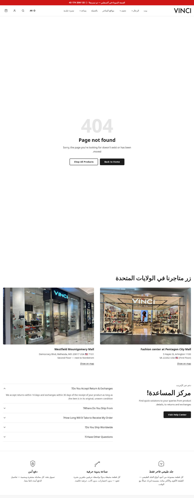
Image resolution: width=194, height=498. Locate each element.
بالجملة (94, 10)
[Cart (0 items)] (6, 11)
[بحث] (23, 11)
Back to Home (112, 161)
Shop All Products (84, 161)
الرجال (136, 10)
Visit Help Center (177, 414)
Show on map (184, 363)
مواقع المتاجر (108, 10)
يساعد (83, 10)
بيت (145, 10)
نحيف (123, 10)
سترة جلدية (69, 10)
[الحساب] (15, 11)
